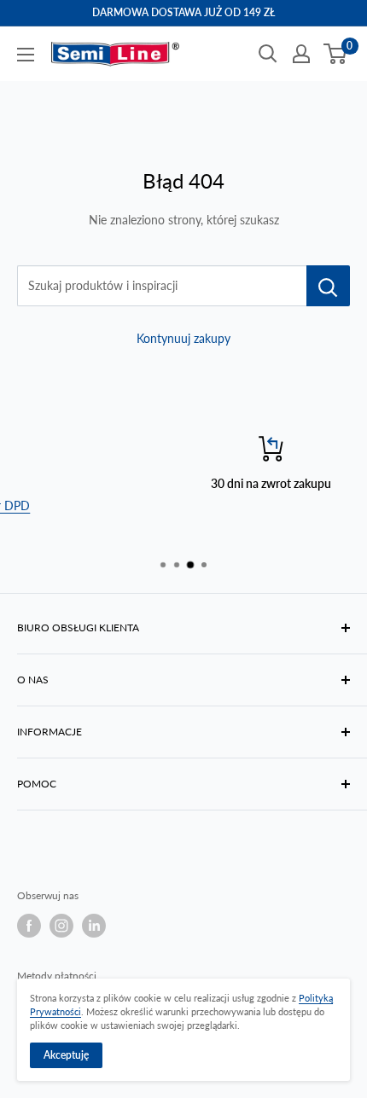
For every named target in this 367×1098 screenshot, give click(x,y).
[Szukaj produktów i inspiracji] (328, 285)
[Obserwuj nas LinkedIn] (94, 926)
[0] (336, 54)
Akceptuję (66, 1055)
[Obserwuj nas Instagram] (61, 926)
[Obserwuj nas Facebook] (29, 926)
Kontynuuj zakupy (183, 338)
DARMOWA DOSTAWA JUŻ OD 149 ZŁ (183, 12)
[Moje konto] (301, 53)
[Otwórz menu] (25, 54)
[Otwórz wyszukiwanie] (268, 53)
